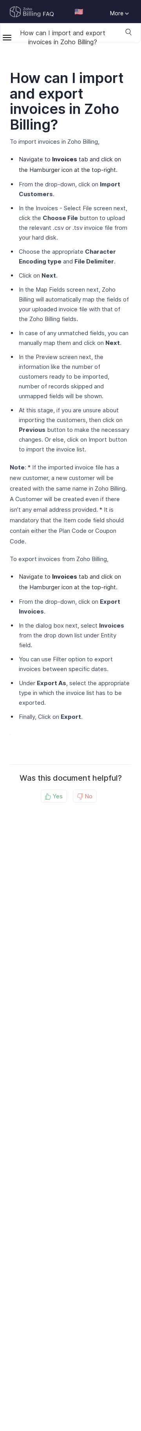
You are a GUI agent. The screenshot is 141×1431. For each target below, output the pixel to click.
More (117, 13)
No (87, 796)
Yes (57, 796)
